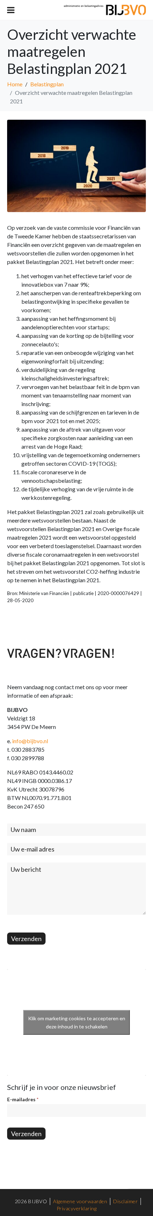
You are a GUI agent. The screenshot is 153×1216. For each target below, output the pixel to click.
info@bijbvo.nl (30, 740)
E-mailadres (22, 1099)
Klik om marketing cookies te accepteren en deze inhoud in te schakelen (76, 1022)
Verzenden (26, 938)
